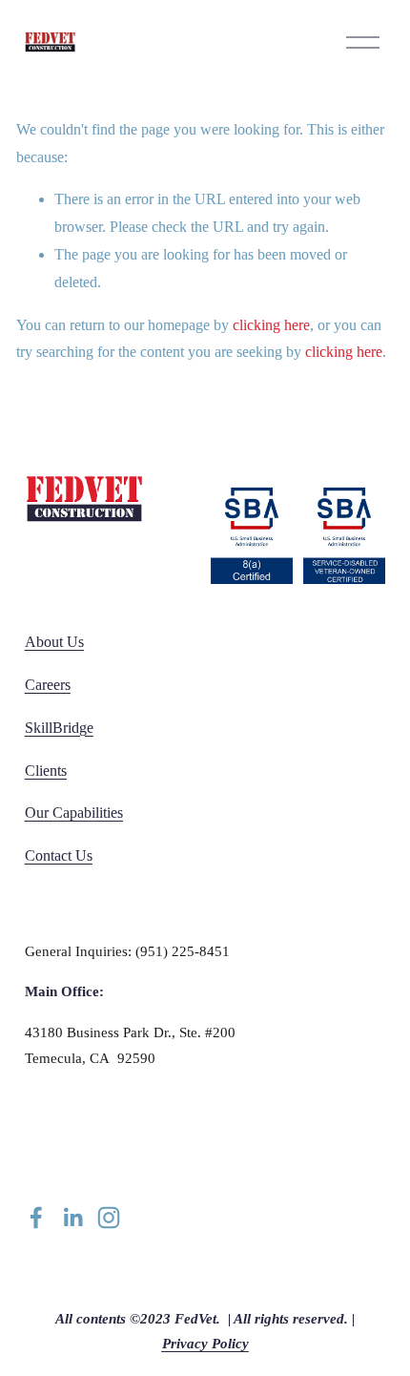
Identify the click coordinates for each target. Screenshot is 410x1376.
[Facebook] (36, 1217)
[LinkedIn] (72, 1217)
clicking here (271, 325)
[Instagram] (108, 1217)
